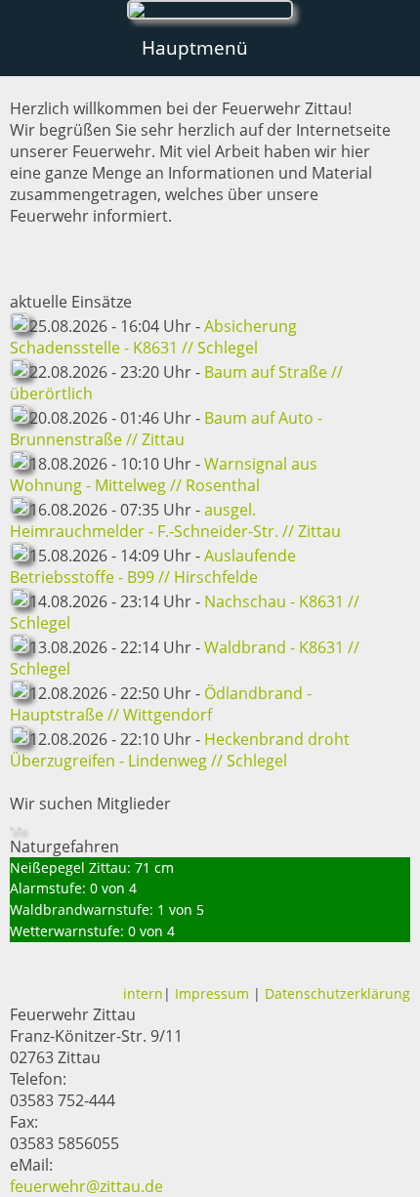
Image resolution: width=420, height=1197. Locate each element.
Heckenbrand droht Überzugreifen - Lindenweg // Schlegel (180, 749)
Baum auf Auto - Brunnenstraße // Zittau (166, 428)
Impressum (212, 993)
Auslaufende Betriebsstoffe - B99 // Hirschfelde (153, 566)
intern (143, 993)
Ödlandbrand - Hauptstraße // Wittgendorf (161, 703)
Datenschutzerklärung (337, 993)
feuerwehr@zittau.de (86, 1186)
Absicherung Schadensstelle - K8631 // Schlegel (153, 336)
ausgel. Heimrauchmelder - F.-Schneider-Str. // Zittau (175, 520)
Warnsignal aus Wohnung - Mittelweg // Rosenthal (163, 474)
